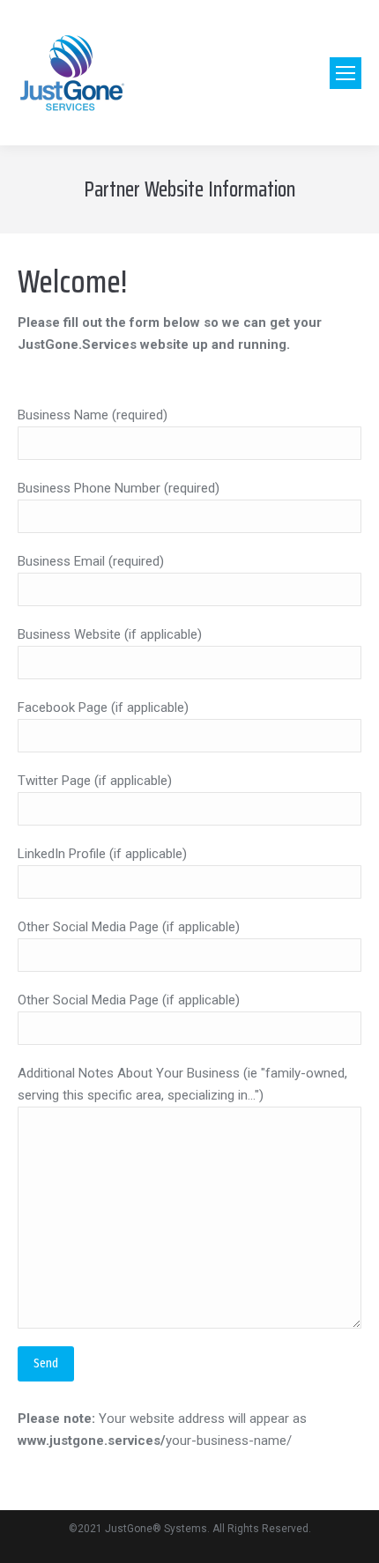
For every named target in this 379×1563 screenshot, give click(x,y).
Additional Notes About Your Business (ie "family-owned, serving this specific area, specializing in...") (182, 1084)
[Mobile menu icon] (345, 73)
